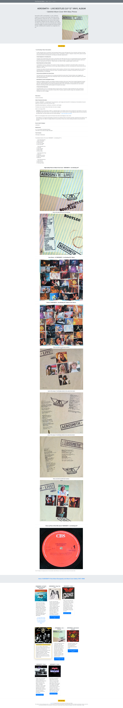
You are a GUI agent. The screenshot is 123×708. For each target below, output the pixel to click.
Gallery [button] (50, 1)
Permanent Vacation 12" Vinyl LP (73, 651)
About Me (52, 703)
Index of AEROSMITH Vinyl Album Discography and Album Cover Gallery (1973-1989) (61, 578)
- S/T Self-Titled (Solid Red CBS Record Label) (41, 618)
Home (47, 1)
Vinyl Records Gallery (40, 1)
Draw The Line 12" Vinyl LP (54, 617)
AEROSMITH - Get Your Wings (43, 644)
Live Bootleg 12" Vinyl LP (59, 659)
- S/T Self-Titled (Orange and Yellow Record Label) (40, 622)
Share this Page (61, 700)
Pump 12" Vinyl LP (39, 694)
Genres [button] (54, 1)
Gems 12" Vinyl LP (67, 613)
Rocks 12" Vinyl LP (53, 693)
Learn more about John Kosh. (66, 113)
